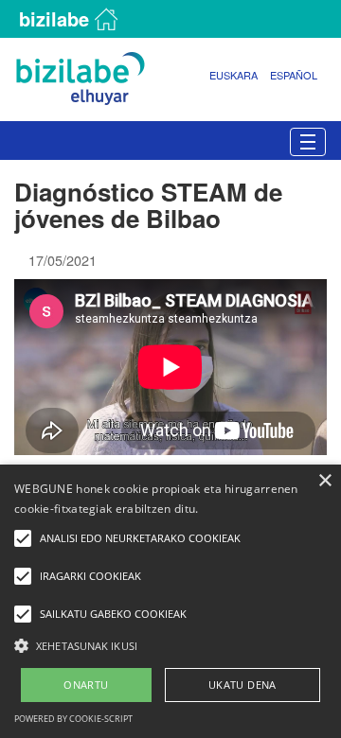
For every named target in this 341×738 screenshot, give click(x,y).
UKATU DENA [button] (242, 684)
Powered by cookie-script (73, 718)
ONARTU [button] (85, 684)
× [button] (324, 481)
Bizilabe (54, 18)
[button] (170, 645)
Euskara (233, 74)
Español (293, 74)
